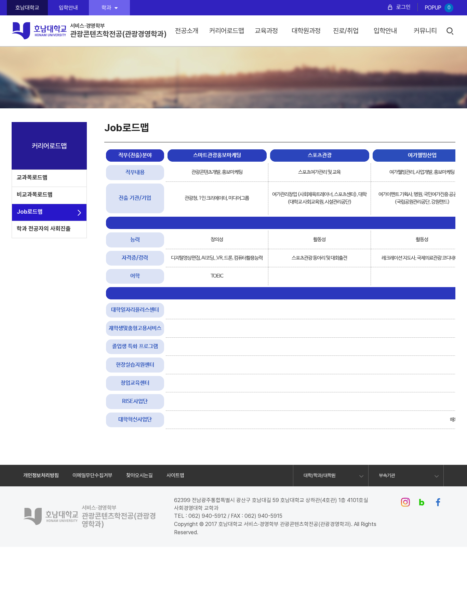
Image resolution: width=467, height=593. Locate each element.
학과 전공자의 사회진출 (44, 228)
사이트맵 (175, 475)
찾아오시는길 (139, 475)
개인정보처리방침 (41, 475)
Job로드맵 (30, 211)
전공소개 (186, 31)
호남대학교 (27, 7)
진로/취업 (346, 31)
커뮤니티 (425, 31)
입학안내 (68, 7)
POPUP (437, 7)
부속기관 (387, 475)
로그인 (403, 7)
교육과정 (266, 31)
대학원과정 (306, 31)
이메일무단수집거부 (92, 475)
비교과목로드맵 (35, 194)
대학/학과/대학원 (320, 475)
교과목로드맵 (32, 177)
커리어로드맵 (226, 31)
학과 (106, 7)
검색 (450, 31)
